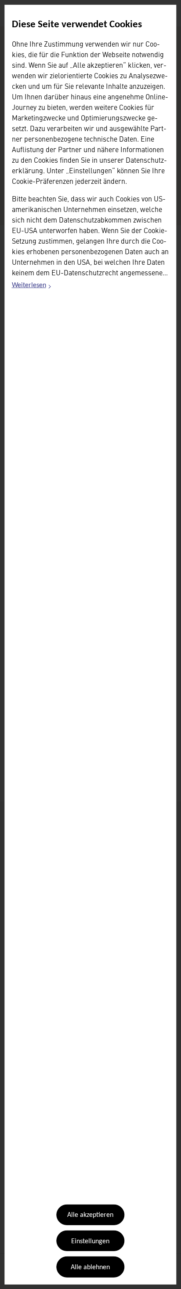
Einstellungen (90, 1241)
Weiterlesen (32, 287)
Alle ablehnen (90, 1267)
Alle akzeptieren (90, 1215)
